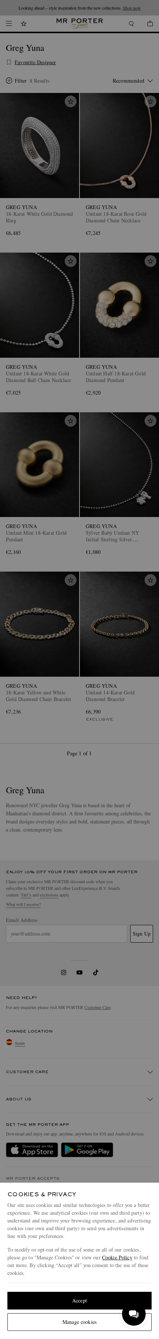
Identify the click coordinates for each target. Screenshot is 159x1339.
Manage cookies (79, 1321)
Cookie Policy (117, 1257)
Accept (79, 1300)
